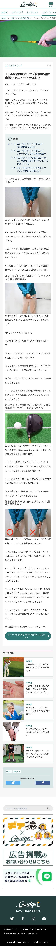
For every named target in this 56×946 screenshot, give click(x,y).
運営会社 (21, 933)
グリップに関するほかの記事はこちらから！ (26, 636)
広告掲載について (11, 929)
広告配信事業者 (10, 933)
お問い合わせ (32, 933)
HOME (3, 18)
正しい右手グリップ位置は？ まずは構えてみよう (31, 145)
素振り (8, 771)
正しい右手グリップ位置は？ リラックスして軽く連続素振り (31, 152)
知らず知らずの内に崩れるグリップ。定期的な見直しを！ (31, 169)
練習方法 (17, 771)
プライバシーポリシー (37, 929)
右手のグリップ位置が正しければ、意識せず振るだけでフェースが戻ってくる (32, 160)
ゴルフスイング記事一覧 (20, 18)
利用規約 (23, 929)
